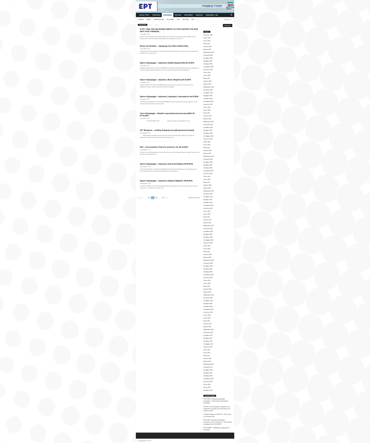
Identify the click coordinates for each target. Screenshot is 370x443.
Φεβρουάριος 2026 (208, 52)
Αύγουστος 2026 (208, 35)
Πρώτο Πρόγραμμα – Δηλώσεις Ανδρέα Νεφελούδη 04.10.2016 (167, 63)
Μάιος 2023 (206, 147)
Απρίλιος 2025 (207, 81)
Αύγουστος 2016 (208, 381)
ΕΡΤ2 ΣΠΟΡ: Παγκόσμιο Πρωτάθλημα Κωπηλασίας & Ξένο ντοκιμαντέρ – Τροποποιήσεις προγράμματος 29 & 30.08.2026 (217, 422)
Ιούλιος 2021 (206, 211)
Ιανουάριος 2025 (208, 90)
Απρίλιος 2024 (207, 116)
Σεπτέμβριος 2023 (208, 136)
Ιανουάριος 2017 (208, 367)
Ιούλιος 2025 (206, 72)
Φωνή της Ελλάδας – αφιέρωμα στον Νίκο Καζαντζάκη (164, 46)
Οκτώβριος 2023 (207, 133)
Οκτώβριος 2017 (207, 341)
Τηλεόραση (156, 15)
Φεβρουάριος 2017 (208, 364)
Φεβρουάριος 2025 (208, 87)
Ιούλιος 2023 (206, 142)
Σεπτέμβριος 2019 (208, 274)
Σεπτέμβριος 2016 (208, 378)
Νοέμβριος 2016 (207, 373)
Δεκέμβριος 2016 (208, 370)
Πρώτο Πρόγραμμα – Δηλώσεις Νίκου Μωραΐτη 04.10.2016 (165, 79)
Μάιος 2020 (206, 251)
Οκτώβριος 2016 (207, 375)
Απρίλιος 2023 (207, 150)
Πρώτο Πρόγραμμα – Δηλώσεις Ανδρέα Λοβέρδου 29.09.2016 (166, 181)
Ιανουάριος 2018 (208, 332)
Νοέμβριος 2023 (207, 130)
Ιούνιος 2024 (206, 110)
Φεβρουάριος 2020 (208, 260)
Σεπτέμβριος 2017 (208, 344)
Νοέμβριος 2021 (207, 199)
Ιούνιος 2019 (206, 283)
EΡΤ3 (193, 19)
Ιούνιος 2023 (206, 144)
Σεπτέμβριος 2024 (208, 101)
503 (156, 197)
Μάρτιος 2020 (207, 257)
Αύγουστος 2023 (208, 139)
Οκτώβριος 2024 (207, 98)
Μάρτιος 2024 (207, 118)
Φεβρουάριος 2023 (208, 156)
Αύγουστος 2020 (208, 243)
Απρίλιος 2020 (207, 254)
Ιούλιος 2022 (206, 176)
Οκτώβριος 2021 (207, 202)
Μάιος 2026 (206, 43)
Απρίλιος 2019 (207, 289)
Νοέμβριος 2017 (207, 338)
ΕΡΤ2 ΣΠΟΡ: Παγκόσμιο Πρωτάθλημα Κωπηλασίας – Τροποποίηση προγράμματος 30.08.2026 (215, 401)
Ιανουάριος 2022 (208, 194)
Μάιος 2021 (206, 217)
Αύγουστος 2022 (208, 173)
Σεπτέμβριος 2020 (208, 240)
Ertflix (149, 19)
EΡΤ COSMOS (170, 19)
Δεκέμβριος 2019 (208, 266)
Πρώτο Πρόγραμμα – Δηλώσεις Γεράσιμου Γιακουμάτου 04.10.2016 (169, 96)
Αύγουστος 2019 (208, 277)
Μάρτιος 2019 (207, 292)
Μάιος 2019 (206, 286)
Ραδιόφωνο (167, 15)
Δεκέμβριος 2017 (208, 335)
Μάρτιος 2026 (207, 49)
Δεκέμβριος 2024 (208, 92)
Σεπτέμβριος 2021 (208, 205)
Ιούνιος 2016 (206, 387)
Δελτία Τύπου (144, 15)
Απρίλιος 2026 (207, 46)
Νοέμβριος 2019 (207, 269)
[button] (231, 15)
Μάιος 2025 (206, 78)
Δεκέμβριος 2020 (208, 231)
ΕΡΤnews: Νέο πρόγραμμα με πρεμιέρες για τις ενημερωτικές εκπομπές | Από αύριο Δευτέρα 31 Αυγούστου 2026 (216, 408)
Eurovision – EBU (212, 15)
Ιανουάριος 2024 (208, 124)
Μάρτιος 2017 (207, 361)
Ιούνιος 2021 (206, 214)
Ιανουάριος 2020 (208, 263)
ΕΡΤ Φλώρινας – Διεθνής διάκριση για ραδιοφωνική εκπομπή (167, 130)
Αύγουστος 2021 (208, 208)
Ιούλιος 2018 (206, 315)
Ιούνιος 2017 (206, 352)
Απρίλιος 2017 (207, 358)
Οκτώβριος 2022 (207, 168)
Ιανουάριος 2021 (208, 228)
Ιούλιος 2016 (206, 384)
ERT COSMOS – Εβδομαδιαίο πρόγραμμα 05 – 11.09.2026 (216, 428)
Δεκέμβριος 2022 (208, 162)
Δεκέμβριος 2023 (208, 127)
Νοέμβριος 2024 (207, 95)
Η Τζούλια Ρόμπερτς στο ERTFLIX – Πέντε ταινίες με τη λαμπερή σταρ (217, 415)
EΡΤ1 (178, 19)
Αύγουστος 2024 (208, 104)
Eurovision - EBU (159, 19)
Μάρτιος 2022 (207, 188)
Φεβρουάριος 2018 (208, 329)
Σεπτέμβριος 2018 (208, 309)
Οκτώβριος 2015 (207, 390)
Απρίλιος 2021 (207, 220)
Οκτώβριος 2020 (207, 237)
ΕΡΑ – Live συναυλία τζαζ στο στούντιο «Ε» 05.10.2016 (164, 147)
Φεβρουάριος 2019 (208, 295)
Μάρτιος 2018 (207, 326)
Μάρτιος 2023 (207, 153)
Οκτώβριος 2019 (207, 272)
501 (149, 197)
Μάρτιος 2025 (207, 84)
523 (163, 197)
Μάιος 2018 (206, 321)
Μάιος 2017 (206, 355)
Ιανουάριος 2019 (208, 298)
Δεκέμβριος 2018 (208, 300)
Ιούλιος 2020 (206, 246)
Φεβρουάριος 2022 (208, 191)
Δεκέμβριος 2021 (208, 196)
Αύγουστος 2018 (208, 312)
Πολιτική (178, 15)
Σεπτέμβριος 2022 (208, 170)
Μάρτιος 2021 (207, 222)
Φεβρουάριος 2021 (208, 225)
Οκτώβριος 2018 (207, 306)
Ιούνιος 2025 (206, 75)
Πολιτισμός (188, 15)
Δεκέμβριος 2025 (208, 58)
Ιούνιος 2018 (206, 318)
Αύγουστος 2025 (208, 69)
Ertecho (141, 19)
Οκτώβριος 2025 (207, 64)
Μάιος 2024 (206, 113)
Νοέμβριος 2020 (207, 234)
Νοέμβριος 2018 (207, 303)
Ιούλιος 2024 (206, 107)
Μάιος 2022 (206, 182)
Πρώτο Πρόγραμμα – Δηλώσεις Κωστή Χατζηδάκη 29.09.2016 (166, 164)
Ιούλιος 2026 (206, 38)
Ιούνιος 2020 (206, 248)
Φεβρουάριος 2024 (208, 121)
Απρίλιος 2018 (207, 324)
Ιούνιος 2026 (206, 40)
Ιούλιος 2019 (206, 280)
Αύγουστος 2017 (208, 347)
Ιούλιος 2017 (206, 349)
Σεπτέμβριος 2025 (208, 66)
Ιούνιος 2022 (206, 179)
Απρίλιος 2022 (207, 185)
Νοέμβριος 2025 (207, 61)
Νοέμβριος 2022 (207, 165)
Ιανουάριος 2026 (208, 55)
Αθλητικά (199, 15)
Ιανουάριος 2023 (208, 159)
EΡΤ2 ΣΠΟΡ (186, 19)
